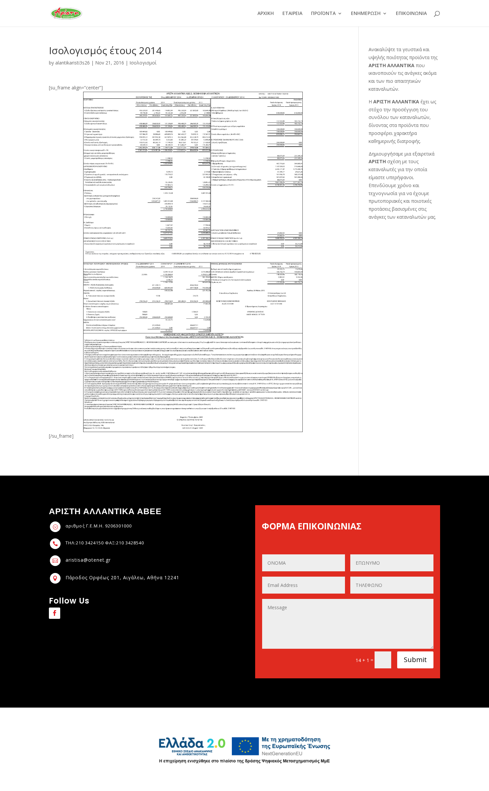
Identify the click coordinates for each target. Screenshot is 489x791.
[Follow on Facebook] (54, 613)
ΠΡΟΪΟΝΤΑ (323, 13)
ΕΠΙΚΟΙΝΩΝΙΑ (411, 13)
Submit (415, 659)
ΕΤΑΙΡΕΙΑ (292, 13)
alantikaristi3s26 (72, 62)
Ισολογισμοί (142, 62)
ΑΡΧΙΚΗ (265, 13)
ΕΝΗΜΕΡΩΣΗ (366, 13)
